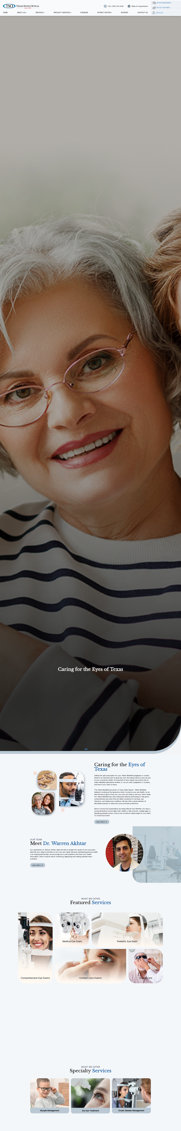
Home (5, 12)
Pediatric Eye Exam (127, 941)
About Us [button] (21, 12)
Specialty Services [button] (62, 12)
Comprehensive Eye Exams (35, 978)
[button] (81, 749)
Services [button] (39, 12)
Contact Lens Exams (90, 978)
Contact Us (142, 12)
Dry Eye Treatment (163, 7)
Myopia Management (49, 1110)
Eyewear (84, 12)
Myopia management (164, 3)
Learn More (100, 822)
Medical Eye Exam (72, 941)
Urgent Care (145, 978)
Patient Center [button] (104, 12)
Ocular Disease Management (131, 1110)
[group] (49, 1098)
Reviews (124, 12)
